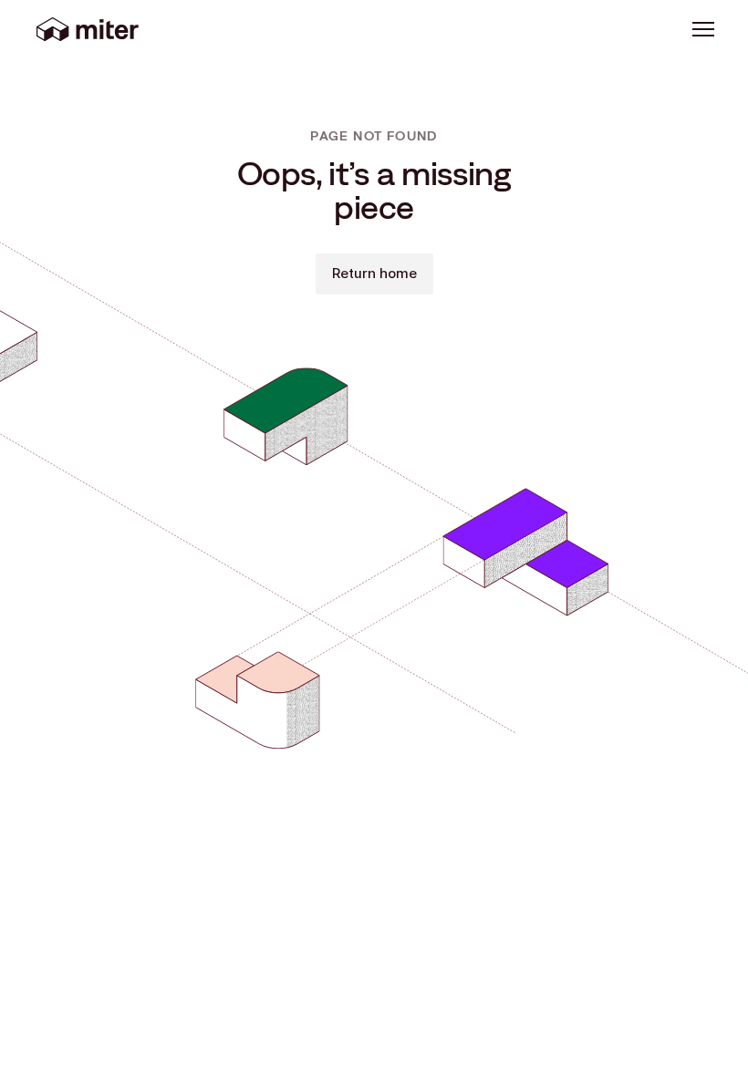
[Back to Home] (87, 29)
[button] (703, 29)
